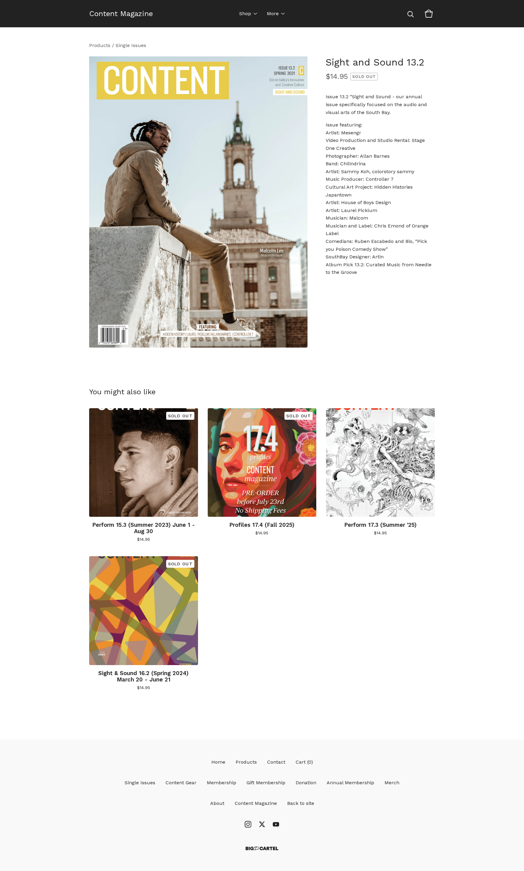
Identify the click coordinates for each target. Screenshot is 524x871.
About (217, 803)
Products (99, 45)
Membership (221, 782)
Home (218, 762)
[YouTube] (275, 824)
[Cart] (429, 14)
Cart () (304, 762)
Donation (306, 782)
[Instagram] (248, 824)
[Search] (411, 14)
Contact (276, 762)
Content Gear (181, 782)
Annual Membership (350, 782)
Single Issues (131, 45)
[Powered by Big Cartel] (262, 848)
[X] (262, 824)
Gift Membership (266, 782)
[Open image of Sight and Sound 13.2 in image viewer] (198, 202)
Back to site (300, 803)
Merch (392, 782)
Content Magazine (121, 13)
